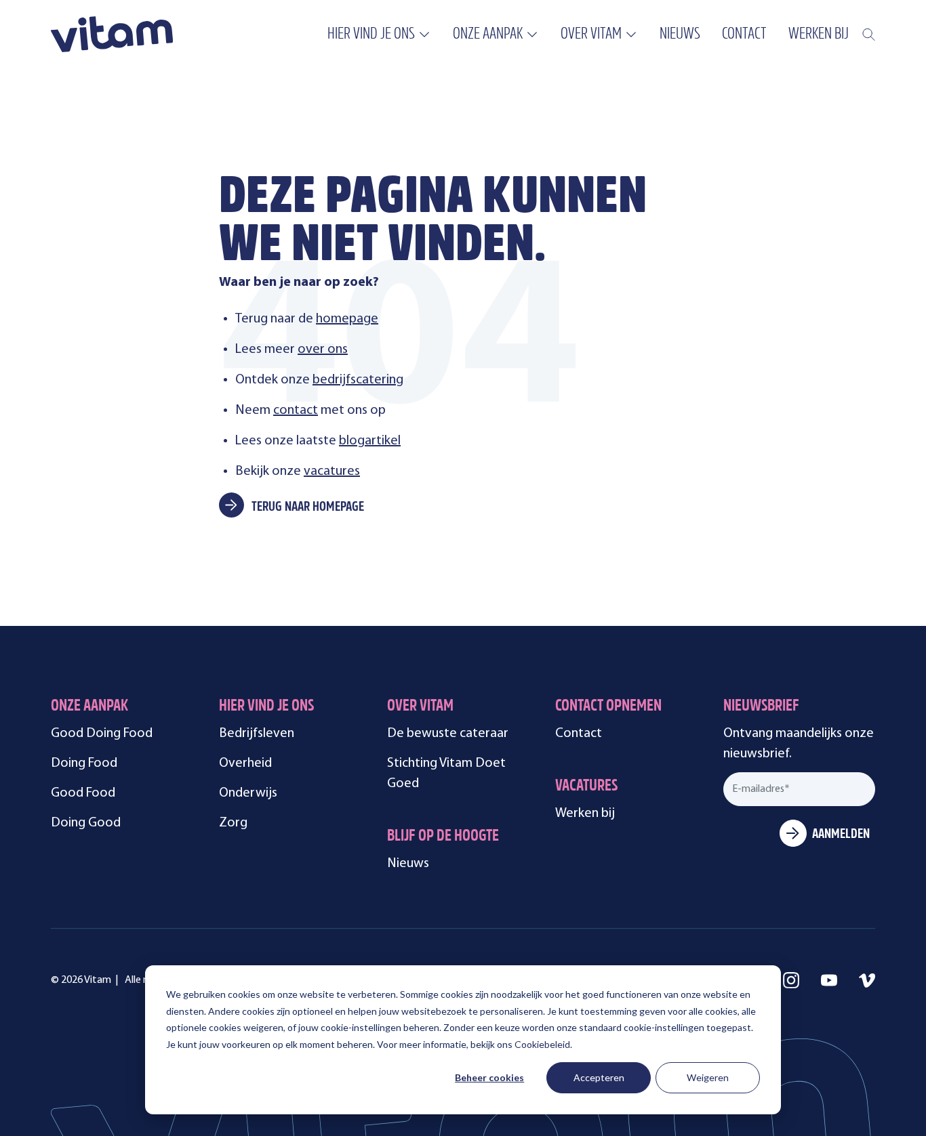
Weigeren (708, 1077)
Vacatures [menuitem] (586, 787)
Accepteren (598, 1077)
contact (295, 410)
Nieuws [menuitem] (680, 34)
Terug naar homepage (307, 507)
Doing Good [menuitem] (86, 823)
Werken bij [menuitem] (818, 34)
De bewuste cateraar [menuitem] (447, 733)
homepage (347, 319)
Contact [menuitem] (744, 34)
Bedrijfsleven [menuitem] (256, 733)
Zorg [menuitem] (233, 823)
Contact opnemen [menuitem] (608, 707)
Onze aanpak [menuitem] (488, 34)
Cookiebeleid (542, 1044)
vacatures (332, 471)
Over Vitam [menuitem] (591, 34)
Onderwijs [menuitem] (248, 793)
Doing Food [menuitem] (84, 763)
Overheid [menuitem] (245, 763)
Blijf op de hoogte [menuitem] (443, 837)
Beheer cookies (489, 1077)
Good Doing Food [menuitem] (102, 733)
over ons (323, 349)
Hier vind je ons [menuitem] (371, 34)
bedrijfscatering (358, 380)
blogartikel (370, 441)
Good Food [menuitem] (83, 793)
